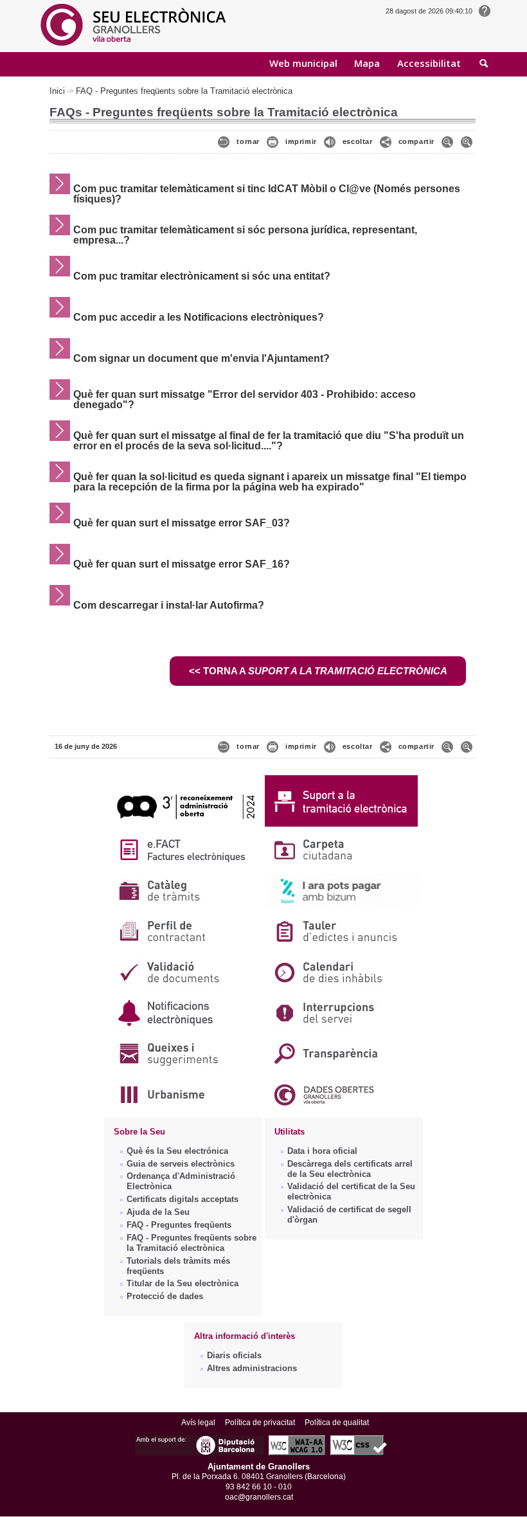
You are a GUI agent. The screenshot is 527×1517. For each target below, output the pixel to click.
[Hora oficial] (484, 9)
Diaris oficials (234, 1355)
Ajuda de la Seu (158, 1212)
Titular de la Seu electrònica (182, 1283)
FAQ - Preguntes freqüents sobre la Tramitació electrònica (184, 91)
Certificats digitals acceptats (182, 1199)
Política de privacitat (260, 1422)
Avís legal (198, 1422)
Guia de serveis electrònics (181, 1164)
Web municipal (303, 63)
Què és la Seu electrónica (177, 1151)
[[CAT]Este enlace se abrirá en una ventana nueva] (185, 826)
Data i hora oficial (322, 1151)
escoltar (358, 141)
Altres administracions (252, 1368)
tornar (248, 141)
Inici (57, 91)
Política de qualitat (337, 1422)
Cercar (484, 64)
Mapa (367, 63)
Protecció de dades (165, 1296)
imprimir (301, 141)
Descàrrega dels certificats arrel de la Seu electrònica (350, 1169)
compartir (416, 141)
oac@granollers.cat (259, 1497)
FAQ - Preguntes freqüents (179, 1225)
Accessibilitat (429, 63)
